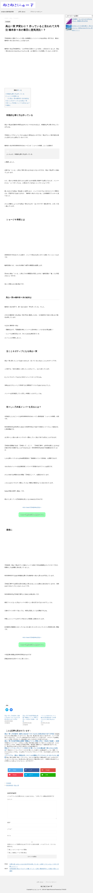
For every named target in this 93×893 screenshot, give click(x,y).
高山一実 (16, 785)
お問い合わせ (21, 11)
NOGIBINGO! (9, 785)
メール (9, 829)
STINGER (63, 889)
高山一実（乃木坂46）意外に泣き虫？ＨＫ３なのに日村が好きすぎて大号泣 (12, 717)
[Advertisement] (32, 71)
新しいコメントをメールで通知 (18, 849)
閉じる (19, 90)
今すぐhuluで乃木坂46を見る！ (32, 507)
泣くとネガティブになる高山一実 (16, 100)
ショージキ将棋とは (12, 96)
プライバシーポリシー (36, 11)
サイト (9, 835)
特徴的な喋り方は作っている (15, 94)
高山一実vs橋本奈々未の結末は (18, 98)
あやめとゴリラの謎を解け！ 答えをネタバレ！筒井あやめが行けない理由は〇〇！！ (82, 28)
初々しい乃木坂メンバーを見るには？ (18, 103)
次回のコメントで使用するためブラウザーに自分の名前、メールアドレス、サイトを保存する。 (31, 845)
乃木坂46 (8, 783)
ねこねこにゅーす (46, 886)
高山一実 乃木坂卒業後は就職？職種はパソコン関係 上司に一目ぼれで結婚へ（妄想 (32, 741)
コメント (9, 799)
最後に (8, 105)
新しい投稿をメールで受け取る (18, 852)
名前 (9, 822)
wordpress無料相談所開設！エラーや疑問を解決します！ (7, 12)
